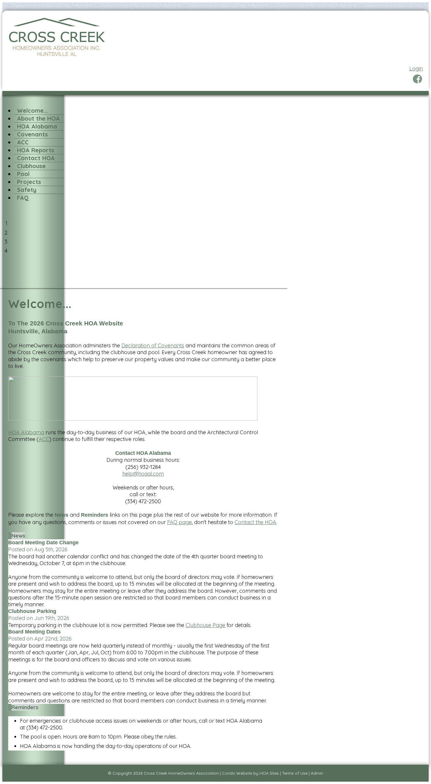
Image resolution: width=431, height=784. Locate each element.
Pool (23, 174)
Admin (317, 773)
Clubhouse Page (205, 625)
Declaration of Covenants (152, 345)
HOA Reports (35, 150)
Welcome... (32, 110)
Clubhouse (31, 166)
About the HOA (38, 118)
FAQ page (179, 522)
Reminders (24, 707)
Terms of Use (295, 773)
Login (416, 68)
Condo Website (237, 773)
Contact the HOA (255, 522)
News (18, 535)
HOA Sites (269, 773)
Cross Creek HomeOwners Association (181, 773)
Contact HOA (36, 158)
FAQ (23, 197)
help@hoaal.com (143, 473)
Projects (29, 181)
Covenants (32, 134)
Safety (26, 189)
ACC (23, 142)
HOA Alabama (37, 126)
